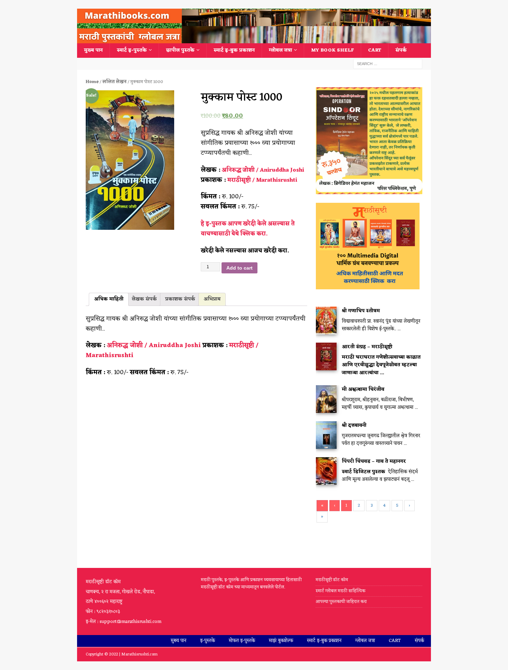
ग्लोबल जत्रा (280, 50)
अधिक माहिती (108, 299)
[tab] (109, 299)
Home (92, 82)
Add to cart (239, 268)
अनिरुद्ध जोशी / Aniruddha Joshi (263, 170)
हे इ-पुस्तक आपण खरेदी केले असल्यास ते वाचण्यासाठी (248, 229)
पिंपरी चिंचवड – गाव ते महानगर (374, 461)
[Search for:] (387, 64)
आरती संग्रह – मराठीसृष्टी (367, 347)
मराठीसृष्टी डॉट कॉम (332, 580)
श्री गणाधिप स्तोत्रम (361, 311)
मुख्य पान (93, 50)
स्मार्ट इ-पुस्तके (132, 50)
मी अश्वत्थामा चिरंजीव (363, 389)
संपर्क (401, 50)
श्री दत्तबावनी (354, 425)
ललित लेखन (114, 82)
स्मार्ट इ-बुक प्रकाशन (234, 50)
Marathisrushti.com (139, 654)
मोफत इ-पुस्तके (242, 640)
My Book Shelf (332, 50)
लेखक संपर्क (144, 299)
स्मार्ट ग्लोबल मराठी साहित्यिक (340, 591)
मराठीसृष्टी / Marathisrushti (262, 180)
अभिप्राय (212, 299)
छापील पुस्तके (180, 50)
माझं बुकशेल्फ (281, 640)
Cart (374, 50)
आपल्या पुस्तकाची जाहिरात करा (342, 602)
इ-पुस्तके (207, 640)
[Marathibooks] (254, 39)
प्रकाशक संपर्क (180, 299)
